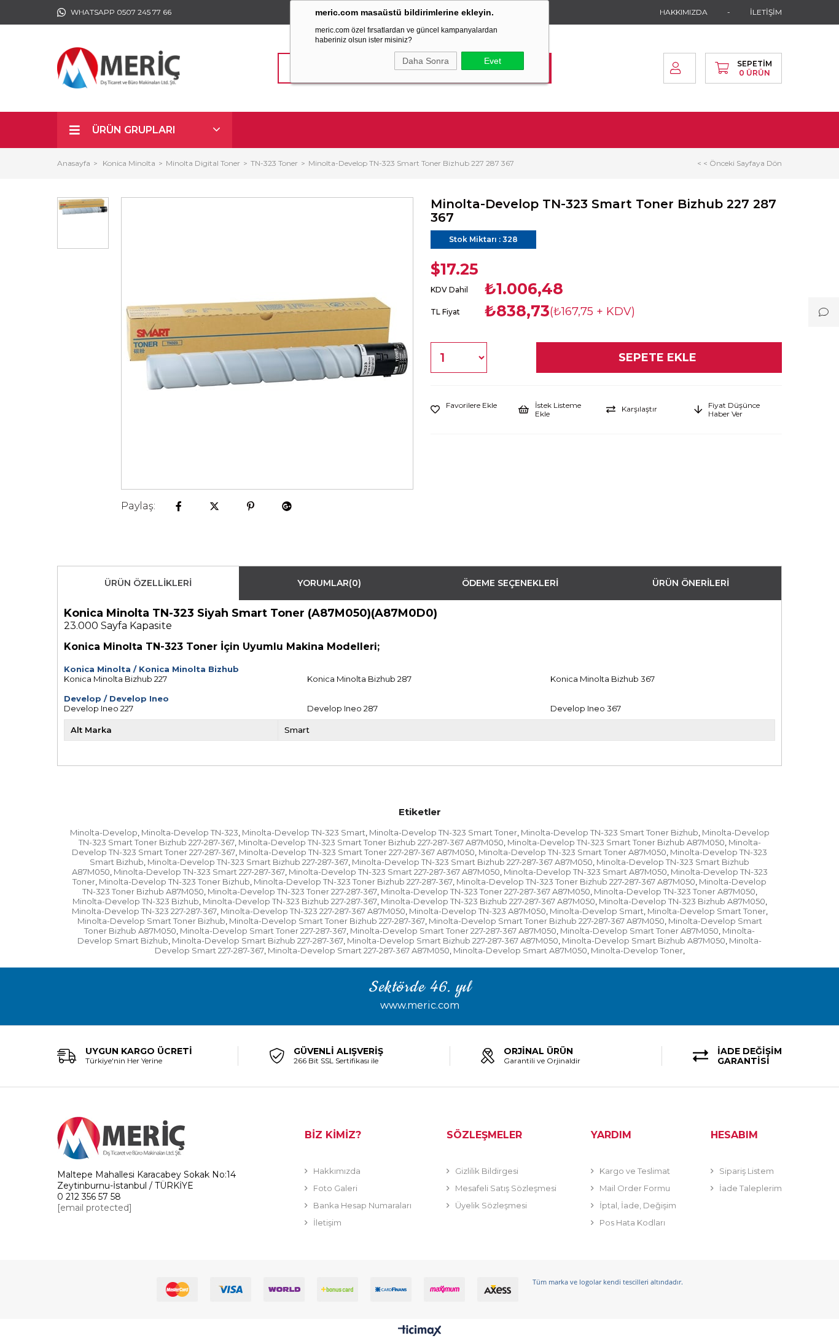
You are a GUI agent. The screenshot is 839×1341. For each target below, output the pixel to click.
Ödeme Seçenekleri (510, 582)
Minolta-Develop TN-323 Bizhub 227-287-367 (290, 901)
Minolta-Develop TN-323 (189, 832)
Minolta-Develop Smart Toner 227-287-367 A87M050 (453, 931)
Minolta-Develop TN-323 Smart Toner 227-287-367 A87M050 (357, 852)
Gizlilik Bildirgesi (486, 1171)
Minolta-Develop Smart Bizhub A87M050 (643, 940)
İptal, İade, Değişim (637, 1205)
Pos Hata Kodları (632, 1222)
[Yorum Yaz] (823, 312)
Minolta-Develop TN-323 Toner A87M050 (674, 891)
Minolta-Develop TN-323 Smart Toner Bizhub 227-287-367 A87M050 (371, 842)
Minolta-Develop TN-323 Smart (303, 832)
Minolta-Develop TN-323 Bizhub (135, 901)
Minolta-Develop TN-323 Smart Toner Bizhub (609, 832)
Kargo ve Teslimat (634, 1171)
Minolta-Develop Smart (597, 911)
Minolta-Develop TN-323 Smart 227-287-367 (199, 872)
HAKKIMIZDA (684, 12)
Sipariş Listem (746, 1171)
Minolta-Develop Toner (637, 950)
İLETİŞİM (766, 12)
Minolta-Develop (104, 832)
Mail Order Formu (634, 1188)
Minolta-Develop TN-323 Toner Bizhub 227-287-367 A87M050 (575, 881)
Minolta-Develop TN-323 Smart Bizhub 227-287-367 (247, 862)
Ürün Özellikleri (148, 582)
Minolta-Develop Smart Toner (706, 911)
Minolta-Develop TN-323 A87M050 (477, 911)
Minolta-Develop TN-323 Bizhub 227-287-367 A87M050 (488, 901)
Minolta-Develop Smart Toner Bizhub (151, 921)
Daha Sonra (425, 61)
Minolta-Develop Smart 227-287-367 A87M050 (359, 950)
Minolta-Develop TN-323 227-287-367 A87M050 (312, 911)
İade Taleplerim (750, 1188)
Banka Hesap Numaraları (362, 1205)
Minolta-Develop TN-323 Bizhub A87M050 (682, 901)
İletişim (327, 1222)
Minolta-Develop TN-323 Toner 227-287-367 (292, 891)
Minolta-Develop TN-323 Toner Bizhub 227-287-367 (353, 881)
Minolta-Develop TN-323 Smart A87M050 (585, 872)
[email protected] (94, 1207)
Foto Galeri (335, 1188)
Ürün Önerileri (690, 582)
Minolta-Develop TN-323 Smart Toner (443, 832)
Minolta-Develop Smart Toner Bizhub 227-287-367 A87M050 (547, 921)
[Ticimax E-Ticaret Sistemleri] (420, 1331)
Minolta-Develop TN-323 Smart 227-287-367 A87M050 (394, 872)
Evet (492, 61)
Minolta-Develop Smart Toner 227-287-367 (263, 931)
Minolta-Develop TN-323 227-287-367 (144, 911)
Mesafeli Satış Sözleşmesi (505, 1188)
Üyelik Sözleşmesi (491, 1205)
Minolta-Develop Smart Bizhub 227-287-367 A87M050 (452, 940)
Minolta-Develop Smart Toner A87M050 (639, 931)
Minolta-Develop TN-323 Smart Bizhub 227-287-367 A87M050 (472, 862)
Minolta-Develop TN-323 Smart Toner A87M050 (572, 852)
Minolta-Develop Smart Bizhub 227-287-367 (257, 940)
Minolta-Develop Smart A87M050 (520, 950)
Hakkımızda (337, 1171)
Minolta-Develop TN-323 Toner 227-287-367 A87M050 (485, 891)
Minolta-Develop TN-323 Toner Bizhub (174, 881)
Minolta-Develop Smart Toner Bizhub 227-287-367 (327, 921)
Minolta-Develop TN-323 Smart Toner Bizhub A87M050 (616, 842)
